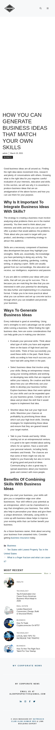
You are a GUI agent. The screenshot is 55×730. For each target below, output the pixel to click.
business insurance (19, 538)
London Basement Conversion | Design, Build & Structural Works (28, 611)
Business (8, 157)
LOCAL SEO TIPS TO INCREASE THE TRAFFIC (28, 637)
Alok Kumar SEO (27, 721)
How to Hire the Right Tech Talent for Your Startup (28, 650)
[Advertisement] (27, 45)
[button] (40, 8)
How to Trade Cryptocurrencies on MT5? (28, 624)
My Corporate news (27, 666)
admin (5, 153)
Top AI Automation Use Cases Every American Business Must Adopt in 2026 (26, 597)
